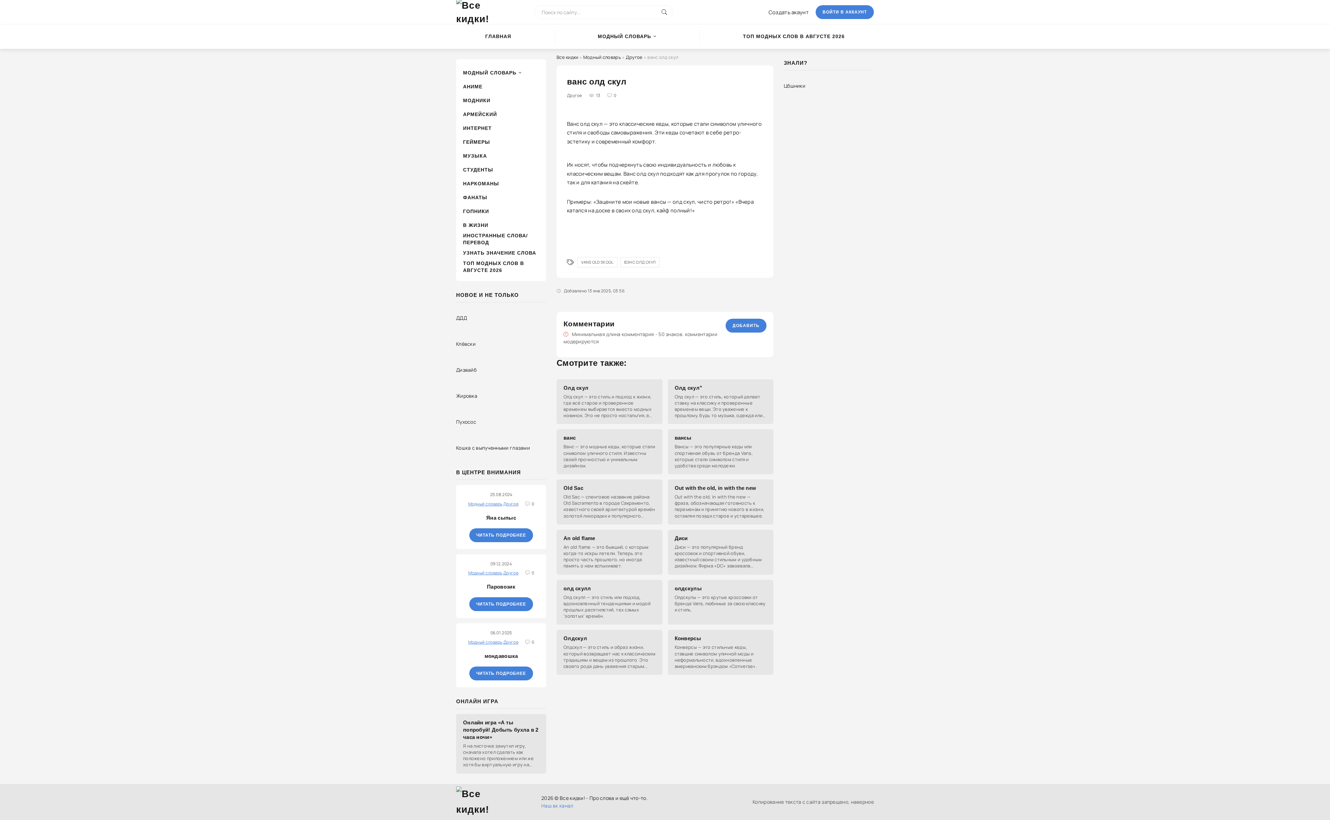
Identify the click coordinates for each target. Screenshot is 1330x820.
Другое (634, 57)
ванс (570, 438)
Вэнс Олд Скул (640, 262)
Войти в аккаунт (845, 12)
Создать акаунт (789, 12)
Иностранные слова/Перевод (495, 239)
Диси (681, 538)
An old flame (579, 538)
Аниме (472, 86)
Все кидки (567, 57)
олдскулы (688, 588)
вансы (683, 438)
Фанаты (475, 197)
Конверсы (688, 638)
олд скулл (577, 588)
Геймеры (476, 142)
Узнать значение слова (499, 253)
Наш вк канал (557, 805)
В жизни (475, 225)
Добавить (746, 325)
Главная (498, 36)
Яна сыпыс (501, 518)
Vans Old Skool (597, 262)
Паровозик (501, 587)
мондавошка (501, 656)
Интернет (477, 128)
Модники (476, 100)
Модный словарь (624, 36)
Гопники (476, 211)
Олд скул (576, 388)
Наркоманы (481, 183)
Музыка (475, 156)
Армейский (480, 114)
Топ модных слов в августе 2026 (794, 36)
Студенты (478, 170)
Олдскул (575, 638)
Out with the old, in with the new (715, 488)
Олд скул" (688, 388)
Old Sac (573, 488)
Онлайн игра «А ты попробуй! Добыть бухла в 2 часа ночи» (501, 730)
